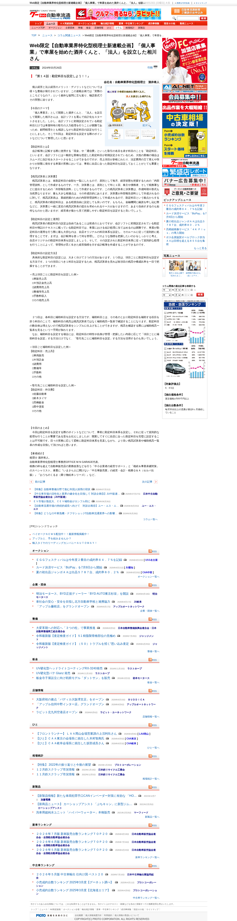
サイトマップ (201, 3)
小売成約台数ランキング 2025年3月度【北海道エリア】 (73, 890)
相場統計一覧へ (151, 778)
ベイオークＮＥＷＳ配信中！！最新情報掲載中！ (60, 534)
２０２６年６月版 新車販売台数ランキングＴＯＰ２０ (72, 841)
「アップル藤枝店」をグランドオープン (62, 606)
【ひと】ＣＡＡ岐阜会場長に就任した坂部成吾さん (70, 743)
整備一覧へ (153, 651)
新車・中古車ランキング (131, 23)
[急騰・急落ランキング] (184, 377)
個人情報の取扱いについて (127, 915)
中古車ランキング (43, 865)
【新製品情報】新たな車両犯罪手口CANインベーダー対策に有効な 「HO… (86, 795)
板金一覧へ (153, 682)
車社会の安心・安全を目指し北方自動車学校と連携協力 (73, 601)
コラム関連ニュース (69, 35)
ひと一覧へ (153, 747)
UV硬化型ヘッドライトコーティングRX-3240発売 (69, 668)
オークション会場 (87, 23)
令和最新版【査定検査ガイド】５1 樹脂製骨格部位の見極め (76, 635)
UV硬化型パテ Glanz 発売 (53, 673)
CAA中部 (147, 572)
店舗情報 (98, 27)
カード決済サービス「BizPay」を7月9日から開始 (69, 567)
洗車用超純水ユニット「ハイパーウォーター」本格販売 (73, 812)
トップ (38, 23)
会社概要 (79, 915)
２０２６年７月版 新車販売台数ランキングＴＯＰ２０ (72, 833)
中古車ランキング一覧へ (146, 897)
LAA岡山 (144, 733)
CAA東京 (131, 738)
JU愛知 (129, 567)
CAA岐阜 (131, 743)
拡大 (145, 125)
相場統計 (130, 27)
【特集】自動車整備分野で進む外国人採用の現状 (61, 489)
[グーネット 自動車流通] (50, 18)
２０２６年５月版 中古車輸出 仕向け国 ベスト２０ (70, 874)
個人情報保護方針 (93, 915)
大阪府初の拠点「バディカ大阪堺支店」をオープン (70, 699)
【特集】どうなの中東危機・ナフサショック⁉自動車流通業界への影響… (75, 513)
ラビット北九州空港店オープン (57, 712)
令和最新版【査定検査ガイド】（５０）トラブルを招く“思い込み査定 (82, 643)
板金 (88, 27)
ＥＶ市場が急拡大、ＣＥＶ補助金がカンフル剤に (61, 501)
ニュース (50, 23)
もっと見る (200, 248)
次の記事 (147, 481)
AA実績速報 (55, 909)
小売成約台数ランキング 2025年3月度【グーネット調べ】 (74, 882)
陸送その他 (169, 23)
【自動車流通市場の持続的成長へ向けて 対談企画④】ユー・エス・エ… (76, 505)
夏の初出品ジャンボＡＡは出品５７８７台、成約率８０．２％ (77, 572)
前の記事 (39, 481)
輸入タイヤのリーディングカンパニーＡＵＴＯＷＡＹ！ (64, 542)
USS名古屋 (151, 560)
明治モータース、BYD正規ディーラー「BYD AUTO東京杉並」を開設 (82, 593)
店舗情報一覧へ (151, 716)
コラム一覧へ (150, 519)
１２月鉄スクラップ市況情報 (55, 769)
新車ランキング (42, 824)
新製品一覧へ (152, 816)
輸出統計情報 (107, 23)
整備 (80, 27)
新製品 (141, 27)
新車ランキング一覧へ (147, 857)
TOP (33, 35)
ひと (109, 27)
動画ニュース (186, 23)
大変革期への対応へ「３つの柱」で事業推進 (65, 627)
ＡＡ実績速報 (66, 23)
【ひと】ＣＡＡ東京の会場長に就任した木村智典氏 (70, 738)
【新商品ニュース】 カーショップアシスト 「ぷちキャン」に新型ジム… (84, 804)
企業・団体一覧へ (149, 610)
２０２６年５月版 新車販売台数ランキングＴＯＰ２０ (72, 849)
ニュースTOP (38, 27)
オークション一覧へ (148, 576)
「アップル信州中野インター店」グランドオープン (70, 704)
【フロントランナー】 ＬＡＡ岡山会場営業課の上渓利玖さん (76, 733)
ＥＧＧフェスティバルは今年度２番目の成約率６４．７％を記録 (79, 559)
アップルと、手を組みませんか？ (51, 538)
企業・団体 (39, 584)
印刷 (150, 67)
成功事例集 (153, 23)
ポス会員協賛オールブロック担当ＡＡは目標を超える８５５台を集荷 (185, 241)
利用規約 (108, 915)
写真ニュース (172, 255)
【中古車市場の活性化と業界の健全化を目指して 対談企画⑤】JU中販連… (76, 493)
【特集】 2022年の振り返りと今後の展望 (63, 764)
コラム (118, 27)
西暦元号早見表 (183, 3)
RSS (154, 551)
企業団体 (70, 27)
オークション (55, 27)
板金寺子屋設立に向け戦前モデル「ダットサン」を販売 (73, 678)
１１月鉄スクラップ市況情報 (55, 774)
